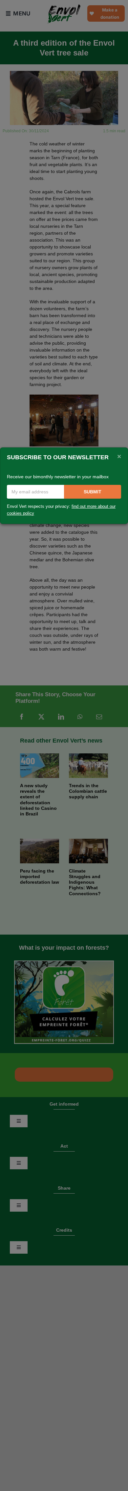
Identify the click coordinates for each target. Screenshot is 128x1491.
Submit (92, 491)
